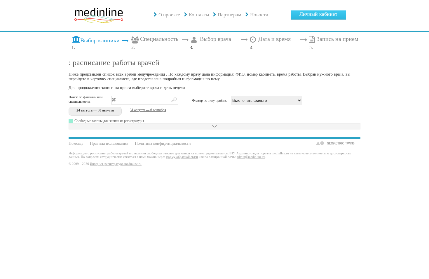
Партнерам (229, 15)
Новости (259, 15)
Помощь (76, 143)
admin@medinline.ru (251, 156)
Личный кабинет (318, 14)
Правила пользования (109, 143)
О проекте (169, 15)
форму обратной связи (182, 156)
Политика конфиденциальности (163, 143)
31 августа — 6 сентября (148, 110)
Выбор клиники (100, 40)
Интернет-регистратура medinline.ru (116, 163)
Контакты (199, 15)
